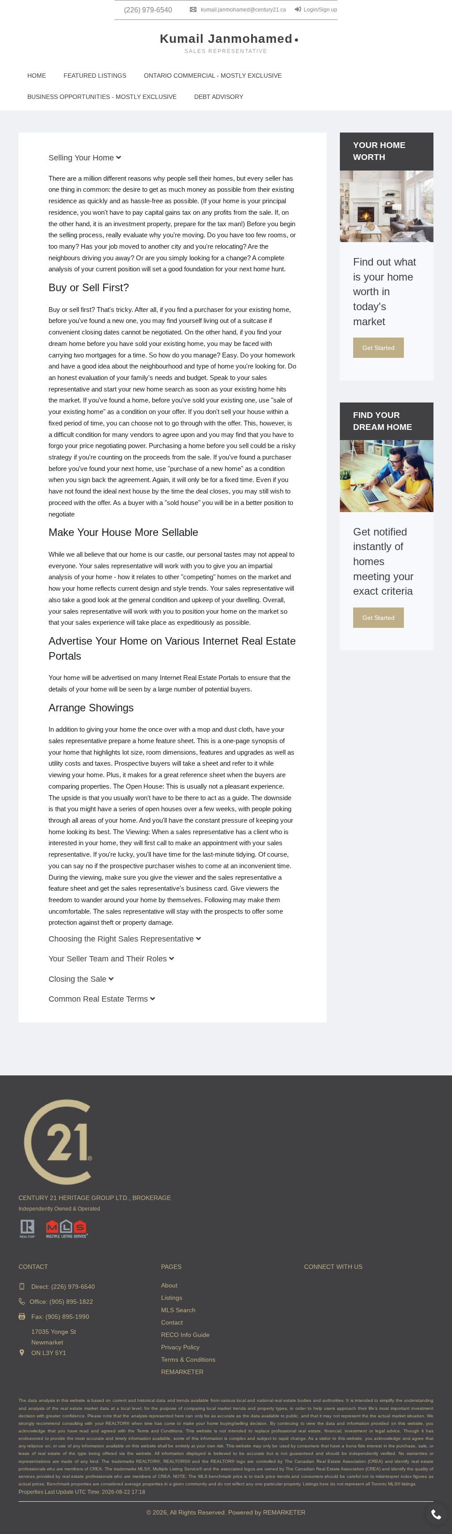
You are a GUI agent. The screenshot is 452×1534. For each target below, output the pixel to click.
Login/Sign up (320, 10)
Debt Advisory (218, 96)
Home (36, 75)
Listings (171, 1297)
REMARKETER (182, 1371)
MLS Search (178, 1310)
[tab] (173, 157)
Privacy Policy (180, 1347)
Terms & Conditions (188, 1359)
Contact (172, 1322)
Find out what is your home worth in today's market (384, 291)
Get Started (378, 347)
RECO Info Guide (185, 1334)
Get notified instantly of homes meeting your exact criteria (383, 561)
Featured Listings (95, 75)
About (169, 1285)
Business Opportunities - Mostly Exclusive (102, 96)
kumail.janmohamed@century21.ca (243, 10)
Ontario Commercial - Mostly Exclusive (213, 75)
